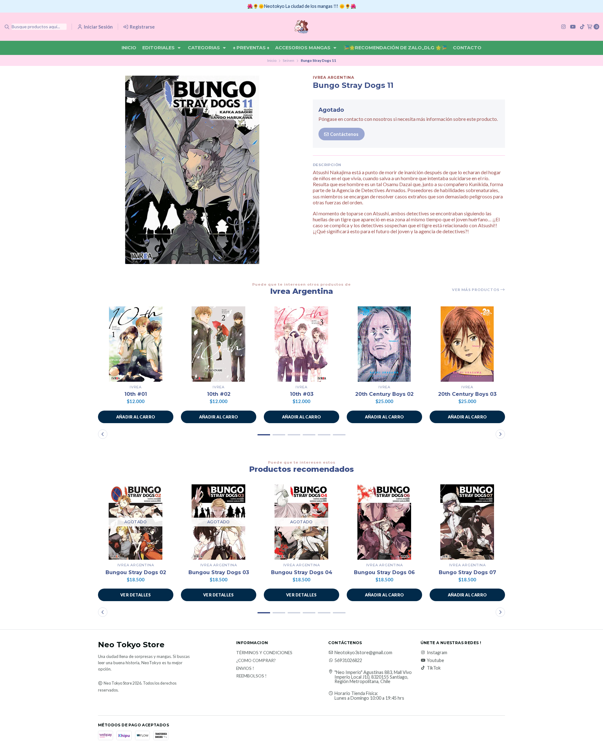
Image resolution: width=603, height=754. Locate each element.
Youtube (435, 660)
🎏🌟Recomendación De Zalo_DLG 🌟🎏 (395, 48)
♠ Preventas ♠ (251, 48)
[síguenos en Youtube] (573, 27)
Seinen (288, 60)
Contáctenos (343, 134)
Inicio (129, 48)
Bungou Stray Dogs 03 (218, 572)
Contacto (467, 48)
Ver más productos (476, 290)
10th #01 (135, 394)
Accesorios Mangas (303, 48)
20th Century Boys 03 (467, 394)
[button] (135, 417)
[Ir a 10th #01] (135, 344)
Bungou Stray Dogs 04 (301, 572)
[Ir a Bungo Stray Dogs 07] (467, 522)
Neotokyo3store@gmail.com (363, 652)
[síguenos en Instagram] (563, 27)
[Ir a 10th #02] (218, 344)
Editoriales (159, 48)
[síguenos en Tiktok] (582, 27)
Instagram (437, 652)
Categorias (204, 48)
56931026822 (348, 660)
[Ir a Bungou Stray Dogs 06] (384, 522)
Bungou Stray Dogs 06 (384, 572)
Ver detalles (135, 594)
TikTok (434, 668)
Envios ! (245, 668)
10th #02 (219, 394)
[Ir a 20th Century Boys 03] (467, 344)
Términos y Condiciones (264, 653)
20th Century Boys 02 (384, 394)
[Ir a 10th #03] (301, 344)
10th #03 (301, 394)
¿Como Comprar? (256, 661)
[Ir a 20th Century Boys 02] (384, 344)
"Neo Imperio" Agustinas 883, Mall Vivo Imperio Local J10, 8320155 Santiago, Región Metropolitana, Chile (373, 677)
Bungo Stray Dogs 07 (467, 572)
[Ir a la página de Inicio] (301, 27)
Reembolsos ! (251, 676)
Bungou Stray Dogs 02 (136, 572)
